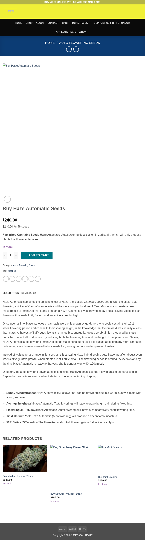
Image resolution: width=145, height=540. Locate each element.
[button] (10, 11)
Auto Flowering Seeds (79, 43)
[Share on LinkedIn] (38, 279)
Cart (65, 23)
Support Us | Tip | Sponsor (112, 23)
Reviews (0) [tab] (28, 293)
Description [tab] (11, 293)
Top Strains (80, 23)
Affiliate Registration (71, 32)
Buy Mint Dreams (107, 476)
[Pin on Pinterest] (31, 279)
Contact (53, 23)
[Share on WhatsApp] (6, 279)
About (40, 23)
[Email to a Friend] (25, 279)
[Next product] (69, 49)
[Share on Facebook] (12, 279)
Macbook (12, 271)
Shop (29, 23)
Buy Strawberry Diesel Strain (66, 493)
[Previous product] (76, 49)
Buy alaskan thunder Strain (18, 476)
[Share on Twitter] (19, 279)
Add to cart (38, 255)
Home (18, 23)
